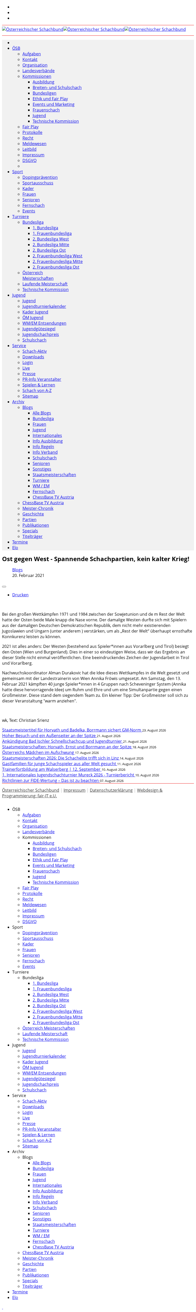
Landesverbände (38, 70)
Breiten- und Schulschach (57, 87)
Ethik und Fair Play (50, 99)
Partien (29, 519)
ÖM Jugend (32, 317)
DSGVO (29, 160)
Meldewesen (34, 143)
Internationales (47, 435)
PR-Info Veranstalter (41, 379)
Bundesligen (44, 93)
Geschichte (33, 514)
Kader (28, 188)
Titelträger (32, 536)
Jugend (39, 115)
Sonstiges (42, 469)
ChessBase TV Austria (53, 497)
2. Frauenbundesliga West (57, 256)
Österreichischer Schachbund (30, 790)
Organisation (34, 65)
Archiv (18, 402)
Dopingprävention (40, 177)
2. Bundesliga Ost (49, 250)
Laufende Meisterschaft (45, 284)
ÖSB (16, 48)
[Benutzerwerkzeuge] (4, 586)
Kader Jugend (35, 312)
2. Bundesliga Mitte (51, 244)
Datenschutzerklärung (111, 790)
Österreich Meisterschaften (38, 275)
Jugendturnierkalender (44, 306)
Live (26, 368)
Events (28, 211)
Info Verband (45, 452)
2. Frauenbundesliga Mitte (58, 261)
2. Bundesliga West (51, 239)
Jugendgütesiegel (38, 329)
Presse (28, 373)
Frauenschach (46, 110)
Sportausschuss (37, 183)
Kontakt (30, 59)
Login (27, 362)
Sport (17, 171)
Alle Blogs (42, 413)
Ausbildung (43, 82)
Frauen (29, 194)
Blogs (27, 407)
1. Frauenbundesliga (52, 233)
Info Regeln (43, 446)
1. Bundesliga (45, 228)
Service (19, 345)
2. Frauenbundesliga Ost (56, 267)
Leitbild (29, 149)
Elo (15, 547)
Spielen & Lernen (38, 385)
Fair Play (30, 127)
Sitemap (30, 396)
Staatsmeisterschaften (54, 474)
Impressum (33, 155)
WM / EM (41, 486)
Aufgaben (31, 54)
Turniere (20, 216)
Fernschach (33, 205)
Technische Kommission (56, 121)
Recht (27, 138)
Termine (20, 542)
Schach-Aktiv (34, 351)
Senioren (31, 200)
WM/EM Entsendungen (44, 323)
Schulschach (34, 340)
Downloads (33, 357)
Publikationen (35, 525)
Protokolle (32, 132)
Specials (30, 531)
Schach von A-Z (37, 390)
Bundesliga (33, 222)
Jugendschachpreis (40, 334)
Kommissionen (36, 76)
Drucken (20, 595)
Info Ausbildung (48, 441)
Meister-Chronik (37, 508)
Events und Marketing (54, 104)
